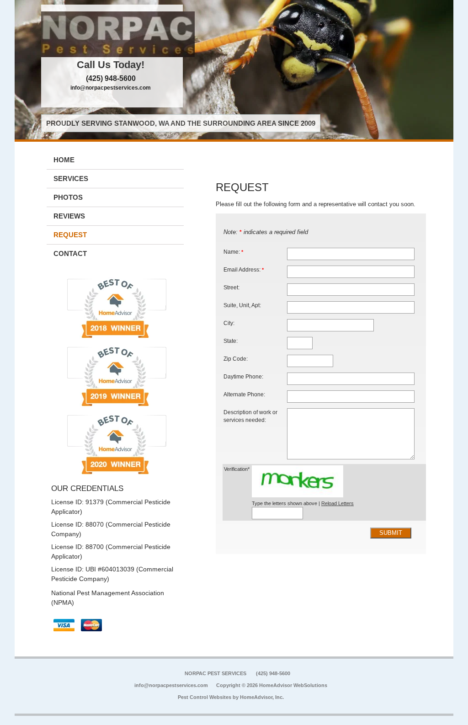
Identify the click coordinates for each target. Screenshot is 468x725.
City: (228, 323)
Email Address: (243, 269)
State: (230, 341)
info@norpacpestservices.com (110, 88)
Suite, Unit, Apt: (242, 305)
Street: (231, 287)
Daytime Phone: (243, 376)
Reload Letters (337, 503)
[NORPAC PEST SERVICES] (112, 34)
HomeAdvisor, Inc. (262, 697)
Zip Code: (235, 359)
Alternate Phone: (244, 394)
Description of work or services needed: (250, 416)
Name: (233, 252)
